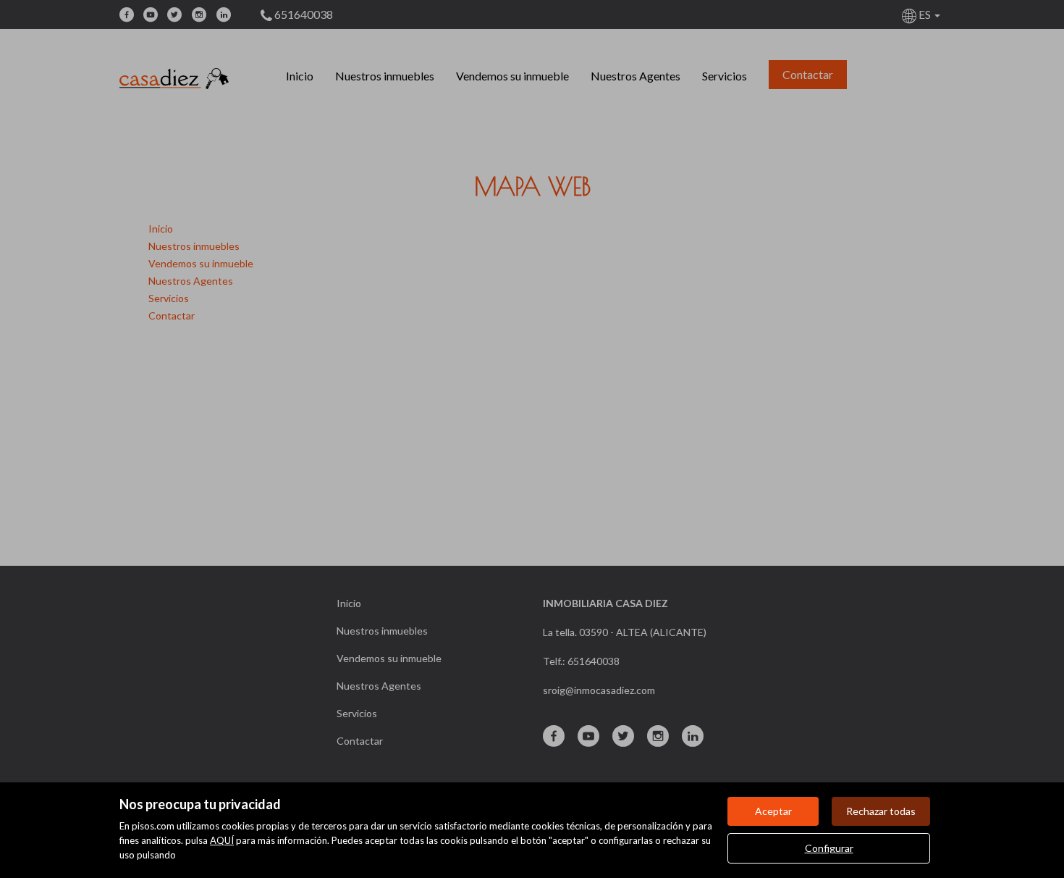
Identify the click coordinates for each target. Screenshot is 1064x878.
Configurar (829, 848)
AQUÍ (222, 840)
